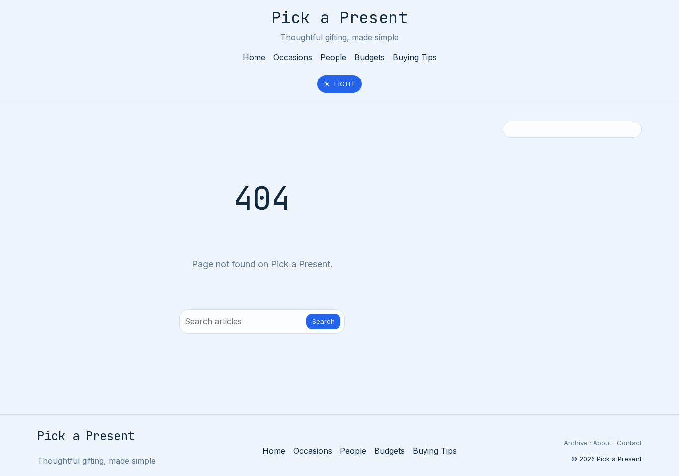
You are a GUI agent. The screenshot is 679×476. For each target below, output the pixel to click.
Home (254, 57)
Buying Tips (415, 57)
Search (323, 321)
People (333, 57)
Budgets (369, 57)
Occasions (292, 57)
